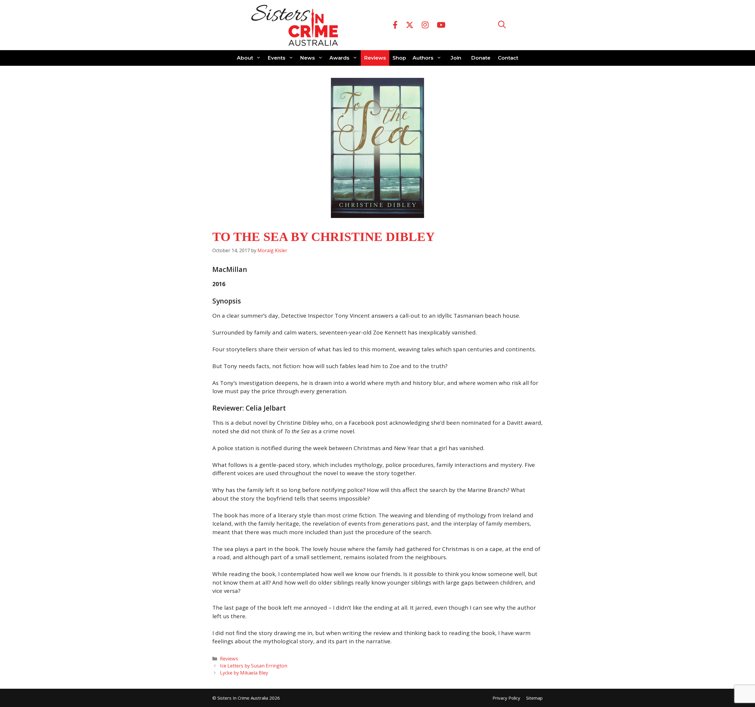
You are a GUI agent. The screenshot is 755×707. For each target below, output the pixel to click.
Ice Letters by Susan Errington (253, 665)
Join (456, 58)
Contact (508, 58)
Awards (339, 58)
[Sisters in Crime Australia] (294, 25)
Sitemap (534, 698)
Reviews (375, 58)
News (307, 58)
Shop (399, 58)
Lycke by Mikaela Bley (244, 673)
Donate (480, 58)
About (245, 58)
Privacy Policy (506, 698)
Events (276, 58)
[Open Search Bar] (502, 25)
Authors (423, 58)
